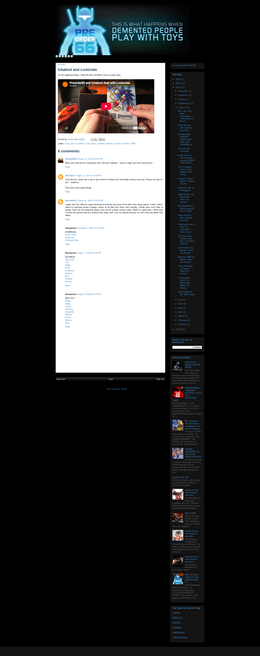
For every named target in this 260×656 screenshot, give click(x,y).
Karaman (69, 309)
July (180, 299)
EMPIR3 (176, 623)
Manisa (68, 320)
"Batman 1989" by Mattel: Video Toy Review (186, 259)
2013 (178, 329)
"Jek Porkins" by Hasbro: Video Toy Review (185, 250)
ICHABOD (177, 628)
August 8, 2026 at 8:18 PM (89, 294)
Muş (67, 276)
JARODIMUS (178, 632)
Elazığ (68, 317)
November (183, 95)
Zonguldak (69, 312)
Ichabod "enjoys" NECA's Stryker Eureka (186, 181)
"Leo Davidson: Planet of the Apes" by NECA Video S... (186, 240)
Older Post (160, 379)
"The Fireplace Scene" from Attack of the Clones (185, 171)
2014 (178, 87)
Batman (68, 314)
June (181, 303)
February (183, 320)
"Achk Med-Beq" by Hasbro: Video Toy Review (185, 270)
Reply (67, 167)
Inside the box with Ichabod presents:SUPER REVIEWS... (186, 159)
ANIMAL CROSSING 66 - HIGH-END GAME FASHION (193, 453)
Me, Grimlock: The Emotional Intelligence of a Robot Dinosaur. (192, 425)
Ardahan (68, 279)
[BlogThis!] (95, 139)
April (180, 312)
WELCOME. (190, 513)
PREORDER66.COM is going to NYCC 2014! (186, 208)
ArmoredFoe (71, 200)
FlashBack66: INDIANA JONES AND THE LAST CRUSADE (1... (186, 139)
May (180, 308)
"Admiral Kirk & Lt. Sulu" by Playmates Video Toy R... (186, 228)
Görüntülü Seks (72, 240)
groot (72, 143)
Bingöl (68, 301)
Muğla (67, 265)
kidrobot (109, 143)
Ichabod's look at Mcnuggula (186, 188)
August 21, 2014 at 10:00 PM (89, 175)
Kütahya (68, 273)
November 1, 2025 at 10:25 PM (90, 228)
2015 (178, 83)
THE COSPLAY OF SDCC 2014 (186, 293)
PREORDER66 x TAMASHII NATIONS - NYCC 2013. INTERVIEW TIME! (187, 394)
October (182, 99)
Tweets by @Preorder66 (184, 65)
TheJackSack (71, 159)
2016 (178, 79)
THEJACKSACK (179, 637)
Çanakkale (69, 270)
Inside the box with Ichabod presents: (185, 127)
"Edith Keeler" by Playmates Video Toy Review (186, 198)
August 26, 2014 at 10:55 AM (90, 200)
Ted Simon (70, 175)
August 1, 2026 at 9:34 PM (89, 253)
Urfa (67, 262)
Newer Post (61, 379)
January (182, 324)
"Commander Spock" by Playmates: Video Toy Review (184, 283)
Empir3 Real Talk (180, 477)
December (183, 91)
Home (111, 379)
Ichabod (101, 143)
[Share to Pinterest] (103, 139)
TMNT (133, 143)
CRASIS (176, 613)
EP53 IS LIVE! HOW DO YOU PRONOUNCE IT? (192, 578)
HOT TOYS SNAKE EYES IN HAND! (193, 365)
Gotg (67, 143)
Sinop (67, 268)
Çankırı (68, 306)
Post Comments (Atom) (116, 389)
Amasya (68, 281)
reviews (126, 143)
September (183, 103)
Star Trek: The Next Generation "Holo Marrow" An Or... (186, 116)
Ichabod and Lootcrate (184, 149)
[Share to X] (97, 139)
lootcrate (117, 143)
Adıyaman (69, 260)
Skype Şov (70, 237)
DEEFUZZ (177, 618)
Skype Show (70, 235)
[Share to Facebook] (100, 139)
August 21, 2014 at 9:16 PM (90, 159)
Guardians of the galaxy (86, 143)
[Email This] (92, 139)
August (182, 107)
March (181, 316)
